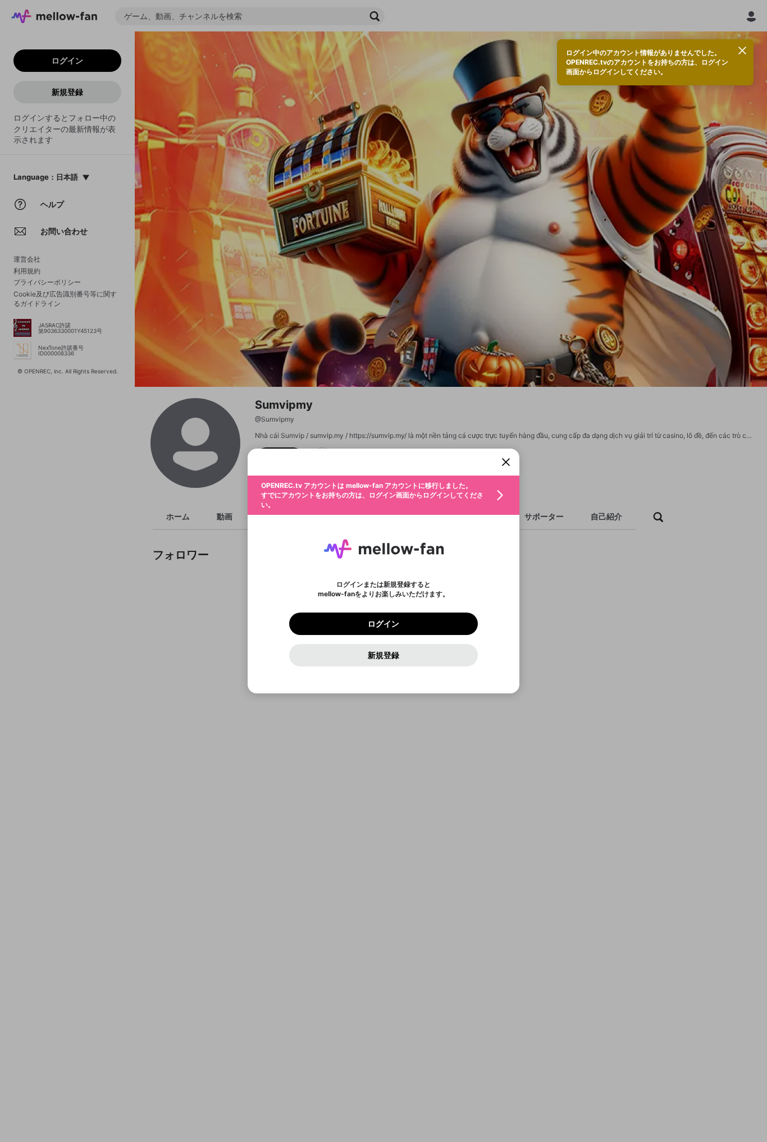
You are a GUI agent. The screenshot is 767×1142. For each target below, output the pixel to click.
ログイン (383, 623)
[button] (383, 495)
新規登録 (383, 655)
